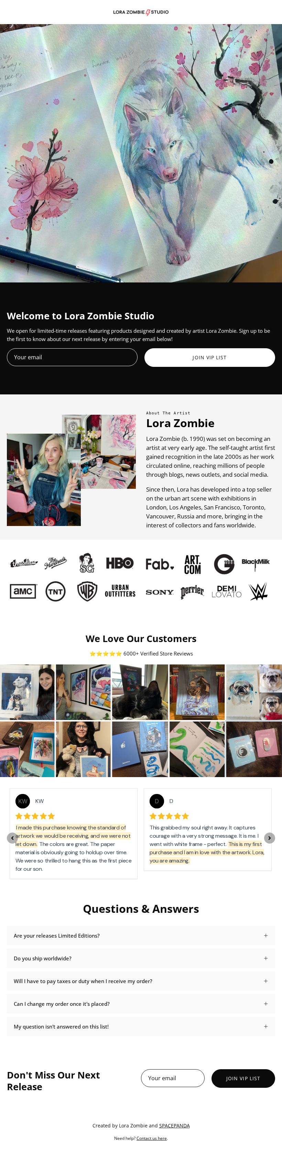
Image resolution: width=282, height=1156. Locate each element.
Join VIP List (210, 357)
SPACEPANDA (174, 1125)
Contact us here (152, 1138)
